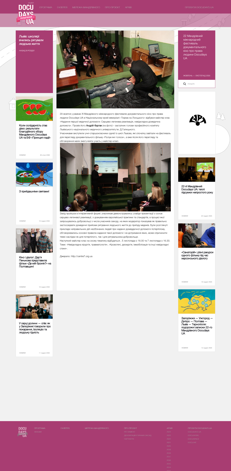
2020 (169, 446)
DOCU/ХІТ (192, 442)
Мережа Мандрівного (86, 7)
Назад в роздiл (26, 50)
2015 (169, 464)
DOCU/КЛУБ (193, 435)
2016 (169, 460)
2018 (169, 453)
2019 (169, 450)
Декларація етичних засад (137, 435)
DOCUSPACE (193, 439)
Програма (45, 7)
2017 (169, 457)
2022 (169, 439)
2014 (169, 467)
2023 (169, 435)
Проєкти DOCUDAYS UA (199, 7)
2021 (169, 442)
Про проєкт (112, 7)
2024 (169, 432)
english (31, 3)
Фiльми (38, 432)
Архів (128, 7)
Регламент (129, 432)
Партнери (129, 439)
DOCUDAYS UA (194, 432)
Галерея (62, 7)
